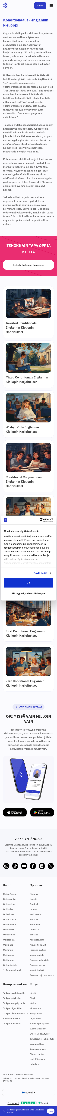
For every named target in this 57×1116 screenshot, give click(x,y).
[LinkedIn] (42, 866)
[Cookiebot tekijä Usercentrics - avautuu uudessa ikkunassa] (40, 520)
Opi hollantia (9, 924)
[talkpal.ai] (5, 6)
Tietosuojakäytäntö (39, 1023)
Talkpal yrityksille (12, 998)
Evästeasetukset (38, 1028)
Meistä (33, 993)
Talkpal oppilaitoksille (14, 993)
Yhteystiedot (36, 1013)
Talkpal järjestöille (12, 1008)
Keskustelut (36, 914)
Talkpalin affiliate (12, 1023)
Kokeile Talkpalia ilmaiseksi (28, 264)
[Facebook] (33, 866)
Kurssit (33, 899)
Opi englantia (9, 894)
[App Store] (15, 812)
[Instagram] (6, 866)
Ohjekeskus (35, 1018)
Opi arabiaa (9, 939)
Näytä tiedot (40, 572)
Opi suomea (9, 934)
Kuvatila (34, 919)
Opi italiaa (8, 909)
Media (33, 1003)
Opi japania (8, 955)
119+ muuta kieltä (12, 970)
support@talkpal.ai (28, 854)
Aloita (40, 5)
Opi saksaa (8, 914)
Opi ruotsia (8, 929)
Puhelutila (35, 924)
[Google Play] (42, 812)
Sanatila (34, 934)
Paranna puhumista (39, 960)
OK (28, 583)
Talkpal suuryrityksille (14, 1003)
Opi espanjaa (9, 899)
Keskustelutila (37, 939)
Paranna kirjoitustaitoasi (42, 975)
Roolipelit (34, 904)
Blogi (32, 998)
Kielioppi (34, 894)
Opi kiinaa (8, 944)
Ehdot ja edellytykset (40, 1033)
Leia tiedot (35, 1064)
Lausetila (34, 929)
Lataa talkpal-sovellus (30, 707)
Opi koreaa (8, 960)
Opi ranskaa (9, 904)
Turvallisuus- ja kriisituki (42, 1038)
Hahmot (34, 909)
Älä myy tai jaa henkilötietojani (28, 593)
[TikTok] (15, 866)
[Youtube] (24, 866)
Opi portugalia (10, 965)
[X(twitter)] (51, 866)
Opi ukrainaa (9, 919)
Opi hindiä (8, 949)
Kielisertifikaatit (38, 944)
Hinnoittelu (35, 1008)
